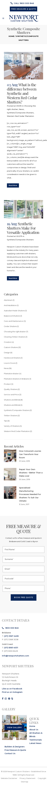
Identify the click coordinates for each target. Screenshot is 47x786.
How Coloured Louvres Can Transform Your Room (30, 454)
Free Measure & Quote (15, 750)
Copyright (42, 778)
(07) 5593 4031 (11, 647)
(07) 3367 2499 (11, 636)
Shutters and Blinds (12, 400)
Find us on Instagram (12, 692)
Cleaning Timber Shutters (14, 337)
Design (7, 352)
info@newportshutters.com (15, 656)
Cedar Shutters (10, 326)
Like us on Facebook (12, 689)
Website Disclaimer (9, 778)
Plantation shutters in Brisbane (16, 379)
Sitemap (24, 782)
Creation (7, 342)
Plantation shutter (11, 373)
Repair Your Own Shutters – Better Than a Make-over (31, 472)
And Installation (10, 305)
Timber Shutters (10, 415)
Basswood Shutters (12, 316)
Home (11, 36)
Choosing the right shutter (15, 332)
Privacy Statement (27, 778)
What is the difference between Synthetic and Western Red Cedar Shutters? (22, 93)
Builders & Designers (15, 746)
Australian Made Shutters (14, 311)
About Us (33, 729)
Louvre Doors (9, 363)
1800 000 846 (12, 628)
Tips (5, 421)
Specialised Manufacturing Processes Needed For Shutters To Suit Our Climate (30, 494)
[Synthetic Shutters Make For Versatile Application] (23, 209)
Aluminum (8, 300)
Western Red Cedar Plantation (20, 116)
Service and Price (11, 394)
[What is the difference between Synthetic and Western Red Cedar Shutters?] (23, 65)
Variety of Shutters (11, 426)
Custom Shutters (11, 347)
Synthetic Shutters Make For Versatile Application (23, 228)
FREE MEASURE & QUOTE (23, 9)
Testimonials (35, 740)
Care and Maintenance (13, 321)
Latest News (35, 743)
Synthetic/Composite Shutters (20, 113)
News (21, 109)
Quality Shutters (10, 389)
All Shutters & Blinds (35, 735)
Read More (13, 185)
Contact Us (10, 753)
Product (7, 384)
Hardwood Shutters (12, 358)
